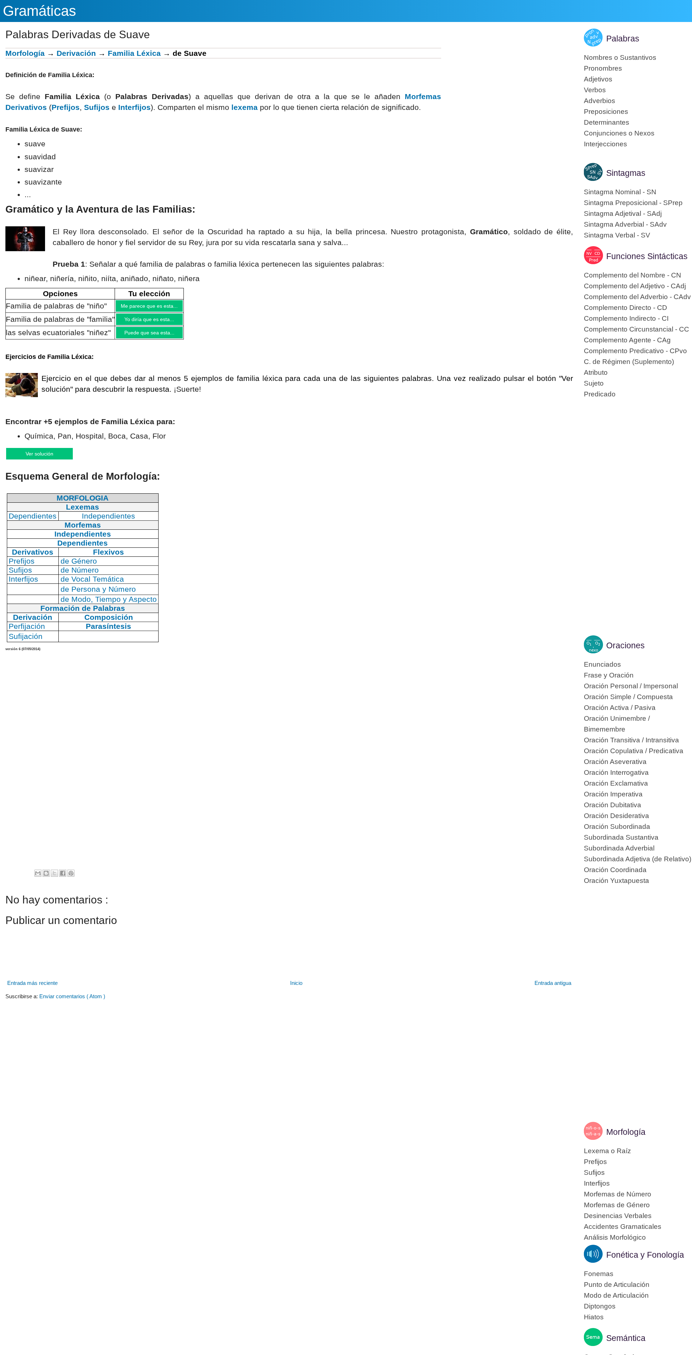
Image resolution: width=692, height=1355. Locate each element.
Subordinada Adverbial (619, 848)
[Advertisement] (507, 98)
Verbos (595, 90)
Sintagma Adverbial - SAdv (625, 224)
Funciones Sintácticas (647, 256)
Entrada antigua (552, 989)
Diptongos (600, 1306)
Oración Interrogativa (616, 772)
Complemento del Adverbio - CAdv (637, 297)
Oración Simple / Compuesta (628, 697)
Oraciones (625, 645)
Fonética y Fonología (645, 1255)
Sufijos (97, 107)
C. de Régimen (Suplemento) (629, 361)
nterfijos (135, 107)
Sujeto (594, 383)
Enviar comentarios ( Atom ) (72, 1002)
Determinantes (606, 122)
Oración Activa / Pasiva (620, 707)
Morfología (25, 53)
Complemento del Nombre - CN (632, 275)
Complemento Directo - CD (625, 307)
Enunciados (602, 664)
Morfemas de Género (617, 1205)
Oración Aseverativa (615, 761)
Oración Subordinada (617, 826)
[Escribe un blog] (46, 879)
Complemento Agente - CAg (627, 340)
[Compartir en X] (54, 879)
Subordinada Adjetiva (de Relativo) (637, 859)
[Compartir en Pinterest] (71, 879)
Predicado (600, 394)
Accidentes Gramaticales (622, 1226)
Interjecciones (605, 144)
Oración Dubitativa (612, 805)
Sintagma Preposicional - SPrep (633, 202)
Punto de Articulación (616, 1284)
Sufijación (26, 642)
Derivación (76, 53)
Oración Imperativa (613, 794)
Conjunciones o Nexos (619, 133)
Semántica (626, 1338)
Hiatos (594, 1317)
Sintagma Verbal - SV (617, 235)
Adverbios (599, 101)
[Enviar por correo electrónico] (37, 879)
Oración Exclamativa (616, 783)
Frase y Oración (609, 675)
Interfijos (597, 1183)
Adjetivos (598, 79)
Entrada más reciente (32, 989)
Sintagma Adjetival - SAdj (623, 213)
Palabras (622, 38)
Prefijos (66, 107)
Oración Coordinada (615, 870)
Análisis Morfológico (615, 1237)
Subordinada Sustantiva (621, 837)
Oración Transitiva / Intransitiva (631, 740)
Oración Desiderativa (616, 815)
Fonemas (598, 1274)
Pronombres (603, 68)
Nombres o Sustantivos (620, 57)
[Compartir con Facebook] (62, 879)
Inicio (296, 989)
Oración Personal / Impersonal (631, 686)
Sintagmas (626, 173)
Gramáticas (39, 11)
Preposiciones (606, 111)
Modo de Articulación (616, 1295)
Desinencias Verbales (618, 1216)
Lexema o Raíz (607, 1151)
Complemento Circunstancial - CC (636, 329)
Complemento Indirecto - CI (626, 318)
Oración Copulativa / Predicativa (633, 751)
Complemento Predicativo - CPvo (635, 351)
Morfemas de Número (617, 1194)
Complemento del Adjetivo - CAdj (635, 286)
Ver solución (47, 458)
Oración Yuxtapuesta (616, 880)
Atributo (596, 372)
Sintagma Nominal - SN (620, 192)
